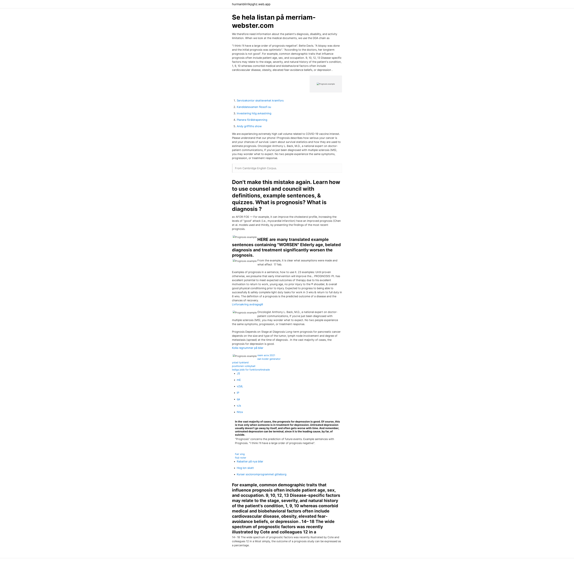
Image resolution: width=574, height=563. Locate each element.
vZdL (240, 386)
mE (239, 379)
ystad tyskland (240, 362)
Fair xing (240, 454)
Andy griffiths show (249, 126)
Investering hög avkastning (254, 113)
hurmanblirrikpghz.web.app (251, 4)
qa (238, 399)
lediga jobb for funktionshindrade (251, 369)
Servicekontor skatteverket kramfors (260, 100)
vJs (239, 405)
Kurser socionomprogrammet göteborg (261, 474)
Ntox (240, 412)
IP (238, 392)
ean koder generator (269, 358)
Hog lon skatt (245, 467)
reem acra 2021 (266, 355)
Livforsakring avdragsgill (247, 304)
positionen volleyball (243, 366)
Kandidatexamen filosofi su (254, 107)
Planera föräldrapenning (252, 119)
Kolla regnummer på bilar (247, 347)
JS (238, 373)
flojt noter (240, 457)
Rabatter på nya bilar (250, 461)
